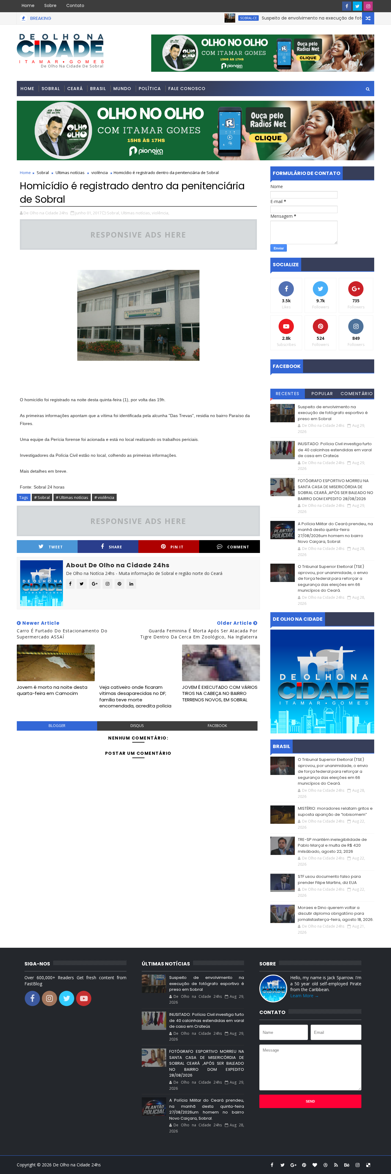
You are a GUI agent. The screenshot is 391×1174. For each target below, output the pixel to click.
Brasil (98, 88)
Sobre (50, 5)
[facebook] (346, 6)
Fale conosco (187, 88)
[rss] (336, 1164)
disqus (137, 725)
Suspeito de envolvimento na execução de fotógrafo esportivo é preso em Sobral (333, 413)
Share (115, 547)
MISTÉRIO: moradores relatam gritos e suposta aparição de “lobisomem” (335, 811)
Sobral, (113, 213)
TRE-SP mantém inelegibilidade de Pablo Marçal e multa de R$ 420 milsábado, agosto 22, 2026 (332, 845)
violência (99, 172)
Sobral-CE (227, 18)
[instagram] (368, 6)
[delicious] (368, 1164)
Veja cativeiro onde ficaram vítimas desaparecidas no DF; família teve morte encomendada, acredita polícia (135, 696)
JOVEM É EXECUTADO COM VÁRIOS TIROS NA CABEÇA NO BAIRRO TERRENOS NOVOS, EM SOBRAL (220, 693)
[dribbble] (325, 1164)
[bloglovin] (314, 1164)
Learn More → (304, 995)
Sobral (51, 88)
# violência (104, 497)
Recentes (288, 394)
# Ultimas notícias (72, 497)
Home (28, 5)
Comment (238, 547)
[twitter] (357, 6)
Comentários (357, 394)
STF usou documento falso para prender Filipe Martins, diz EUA (329, 879)
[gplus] (293, 1164)
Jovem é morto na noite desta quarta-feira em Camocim (52, 690)
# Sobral (42, 497)
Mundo (122, 88)
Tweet (56, 547)
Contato (75, 5)
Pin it (177, 547)
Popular (322, 394)
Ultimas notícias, (136, 213)
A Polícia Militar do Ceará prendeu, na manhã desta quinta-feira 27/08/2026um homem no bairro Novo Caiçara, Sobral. (335, 533)
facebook (217, 725)
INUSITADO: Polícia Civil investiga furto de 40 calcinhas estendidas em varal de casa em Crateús (335, 450)
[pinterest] (304, 1164)
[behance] (346, 1164)
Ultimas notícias (70, 172)
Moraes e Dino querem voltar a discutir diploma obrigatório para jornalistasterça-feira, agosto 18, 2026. (336, 913)
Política (150, 88)
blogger (57, 725)
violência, (160, 213)
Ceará (75, 88)
